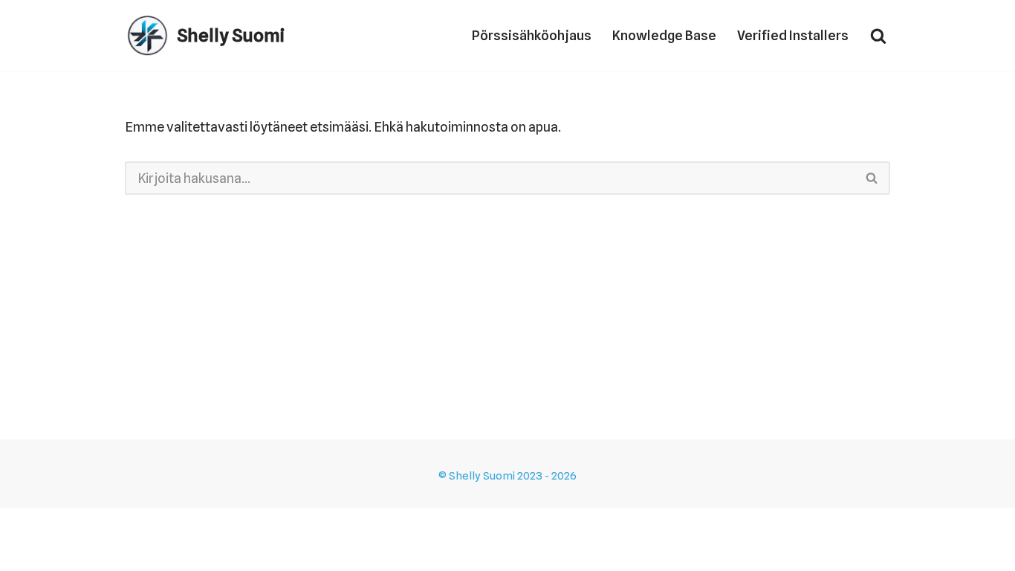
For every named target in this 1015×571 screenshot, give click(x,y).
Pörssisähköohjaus (531, 35)
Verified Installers (793, 35)
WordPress (125, 550)
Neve (27, 550)
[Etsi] (878, 36)
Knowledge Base (664, 35)
